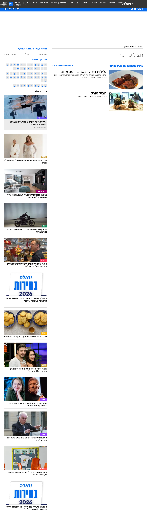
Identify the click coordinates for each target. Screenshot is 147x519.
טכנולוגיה (44, 3)
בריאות (63, 3)
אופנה (34, 3)
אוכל (71, 3)
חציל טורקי (129, 47)
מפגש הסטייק (10, 54)
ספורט (112, 3)
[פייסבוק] (5, 8)
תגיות (140, 47)
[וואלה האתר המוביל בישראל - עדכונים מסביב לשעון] (127, 3)
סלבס (86, 3)
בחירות (103, 3)
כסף (78, 3)
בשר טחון (43, 54)
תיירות (54, 3)
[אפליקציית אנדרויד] (18, 8)
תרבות (94, 3)
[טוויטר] (9, 8)
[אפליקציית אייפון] (14, 8)
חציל (27, 54)
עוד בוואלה (41, 91)
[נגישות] (4, 4)
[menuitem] (110, 3)
